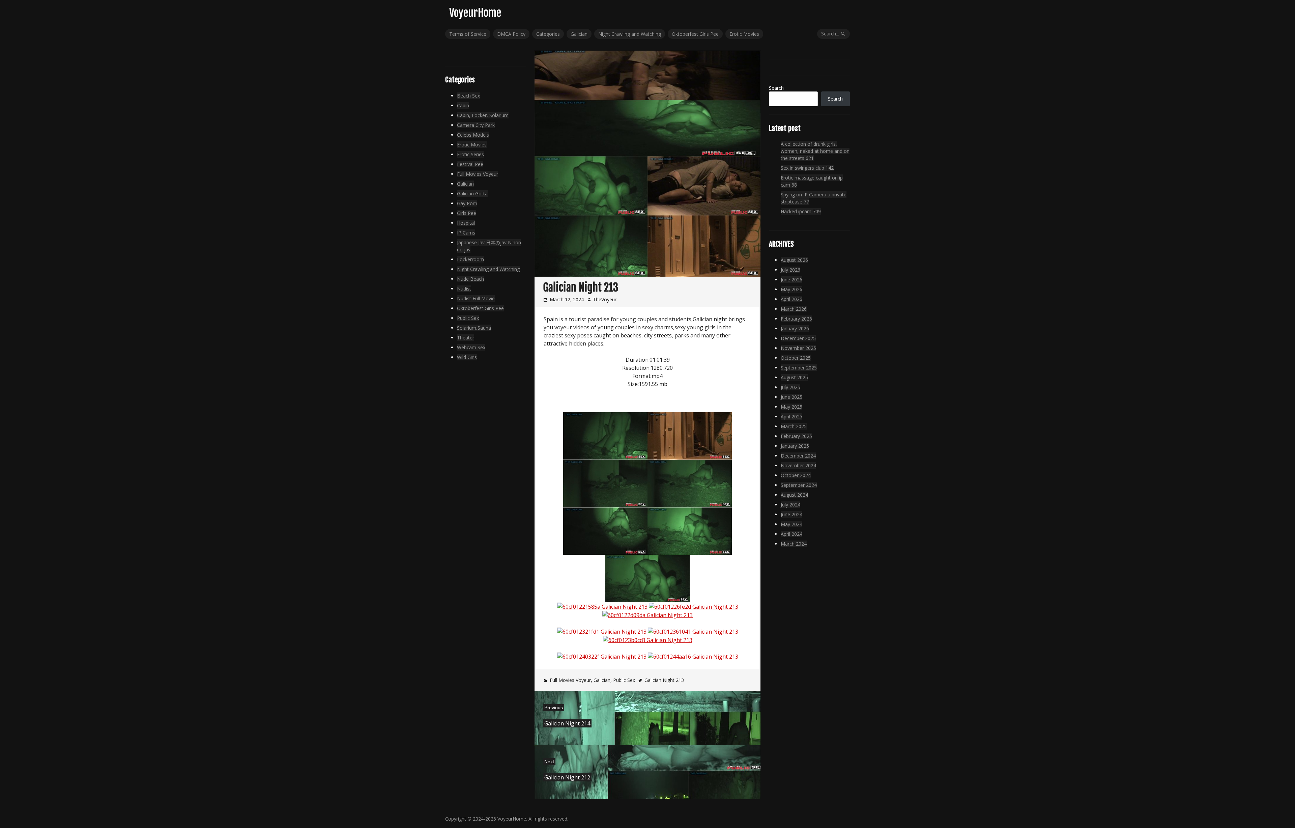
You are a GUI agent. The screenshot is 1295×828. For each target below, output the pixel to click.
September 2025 (799, 367)
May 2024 (791, 524)
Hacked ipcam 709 (801, 211)
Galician (579, 34)
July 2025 (790, 387)
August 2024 (794, 495)
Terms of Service (467, 34)
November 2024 (798, 465)
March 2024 (794, 544)
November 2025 (798, 348)
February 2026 (796, 318)
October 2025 (796, 358)
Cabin (463, 105)
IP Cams (466, 232)
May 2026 (791, 289)
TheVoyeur (604, 299)
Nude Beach (470, 279)
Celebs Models (473, 135)
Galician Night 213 (664, 680)
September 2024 (799, 485)
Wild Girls (467, 357)
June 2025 (791, 397)
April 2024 (791, 534)
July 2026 (790, 270)
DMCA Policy (511, 34)
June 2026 (791, 279)
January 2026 (795, 328)
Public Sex (624, 680)
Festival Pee (470, 164)
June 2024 (791, 514)
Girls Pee (466, 213)
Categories (548, 34)
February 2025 (796, 436)
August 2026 (794, 260)
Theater (465, 337)
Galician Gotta (472, 193)
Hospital (466, 223)
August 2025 (794, 377)
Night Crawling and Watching (629, 34)
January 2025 (795, 446)
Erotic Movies (744, 34)
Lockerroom (470, 259)
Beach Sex (468, 95)
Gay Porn (467, 203)
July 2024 (790, 504)
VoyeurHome (475, 13)
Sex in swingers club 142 (807, 168)
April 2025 (791, 416)
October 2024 (796, 475)
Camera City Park (476, 125)
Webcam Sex (471, 347)
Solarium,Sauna (474, 328)
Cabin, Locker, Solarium (483, 115)
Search (776, 88)
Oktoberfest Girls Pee (695, 34)
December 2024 (798, 455)
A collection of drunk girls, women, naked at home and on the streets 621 (815, 151)
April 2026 (791, 299)
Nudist (464, 288)
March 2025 (794, 426)
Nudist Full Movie (476, 298)
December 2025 (798, 338)
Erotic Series (470, 154)
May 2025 (791, 407)
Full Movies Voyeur (570, 680)
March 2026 (794, 309)
